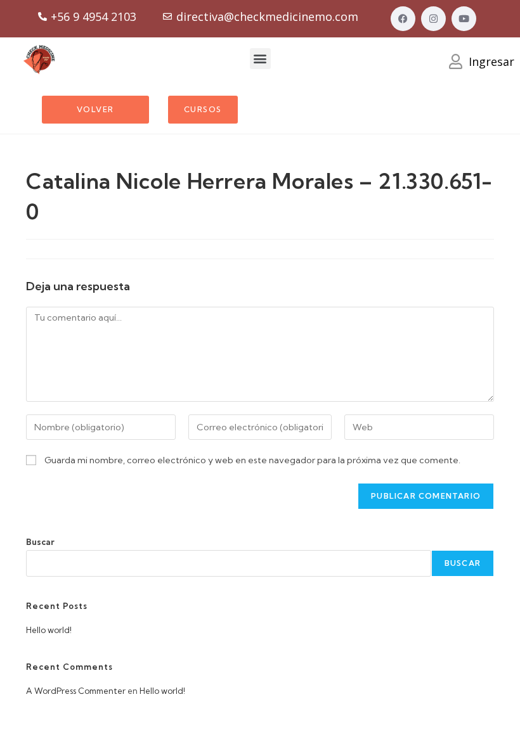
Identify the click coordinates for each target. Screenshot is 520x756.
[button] (260, 58)
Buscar (40, 542)
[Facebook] (403, 18)
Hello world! (49, 630)
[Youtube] (464, 18)
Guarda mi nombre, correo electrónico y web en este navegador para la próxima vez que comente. (252, 460)
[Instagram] (433, 18)
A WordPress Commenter (76, 691)
